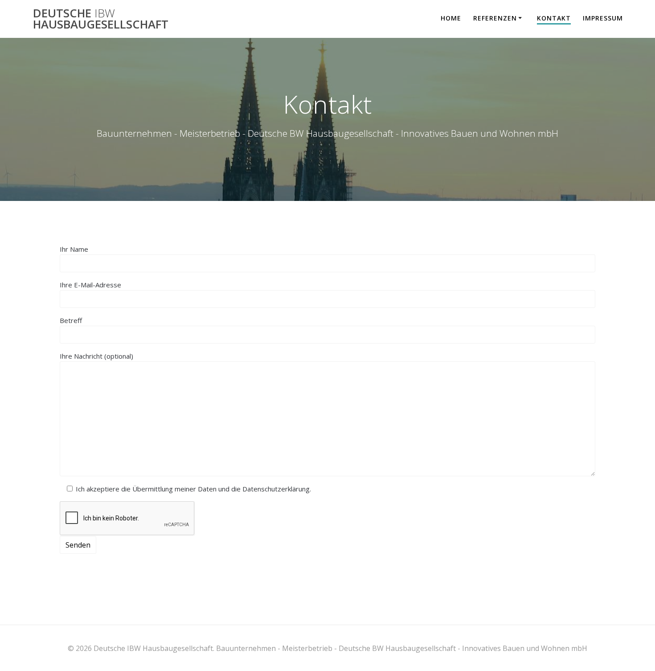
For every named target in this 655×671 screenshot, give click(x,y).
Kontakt (554, 18)
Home (451, 18)
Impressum (603, 18)
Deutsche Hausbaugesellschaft (100, 19)
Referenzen (495, 18)
